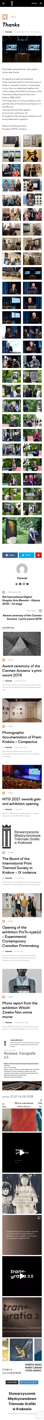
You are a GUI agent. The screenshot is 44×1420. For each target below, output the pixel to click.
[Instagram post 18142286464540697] (22, 1235)
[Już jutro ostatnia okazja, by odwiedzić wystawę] (22, 1153)
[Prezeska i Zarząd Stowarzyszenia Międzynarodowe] (22, 1111)
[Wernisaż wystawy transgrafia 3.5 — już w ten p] (22, 1276)
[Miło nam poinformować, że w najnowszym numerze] (22, 1070)
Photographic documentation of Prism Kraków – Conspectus (21, 737)
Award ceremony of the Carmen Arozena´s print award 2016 (22, 670)
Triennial (8, 32)
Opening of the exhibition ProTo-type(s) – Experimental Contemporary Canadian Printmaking (21, 937)
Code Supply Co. (30, 1413)
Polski (34, 3)
